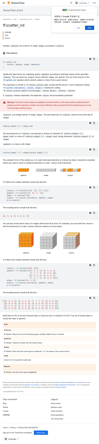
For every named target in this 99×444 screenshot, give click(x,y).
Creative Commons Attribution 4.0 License (68, 382)
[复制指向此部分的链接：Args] (10, 324)
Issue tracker (56, 403)
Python (37, 19)
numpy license (61, 387)
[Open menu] (3, 3)
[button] (49, 53)
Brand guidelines (57, 415)
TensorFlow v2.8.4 (13, 10)
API (15, 19)
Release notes (56, 407)
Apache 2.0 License (32, 385)
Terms (5, 428)
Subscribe (41, 433)
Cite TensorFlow (57, 419)
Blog (4, 403)
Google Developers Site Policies (64, 385)
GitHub (5, 407)
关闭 (78, 28)
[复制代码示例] (94, 59)
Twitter (5, 411)
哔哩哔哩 (6, 415)
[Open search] (71, 2)
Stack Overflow (57, 411)
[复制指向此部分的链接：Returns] (12, 366)
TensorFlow (7, 19)
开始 (89, 28)
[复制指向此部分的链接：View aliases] (19, 53)
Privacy (13, 428)
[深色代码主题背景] (90, 59)
